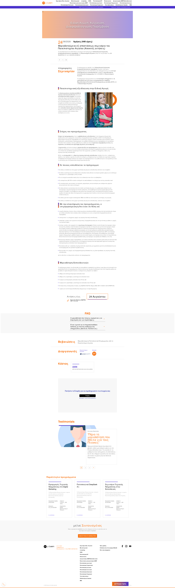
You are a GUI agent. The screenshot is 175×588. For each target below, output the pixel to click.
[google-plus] (66, 60)
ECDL (89, 1)
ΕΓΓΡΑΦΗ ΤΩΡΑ (120, 584)
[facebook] (59, 60)
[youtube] (130, 546)
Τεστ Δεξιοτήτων (109, 5)
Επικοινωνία (107, 1)
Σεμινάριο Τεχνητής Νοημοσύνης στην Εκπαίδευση (115, 499)
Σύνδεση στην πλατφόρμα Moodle (108, 548)
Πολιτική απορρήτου (105, 550)
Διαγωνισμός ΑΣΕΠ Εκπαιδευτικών (122, 1)
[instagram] (126, 546)
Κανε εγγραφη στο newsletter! (87, 536)
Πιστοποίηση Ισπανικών (81, 5)
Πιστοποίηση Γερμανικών (111, 3)
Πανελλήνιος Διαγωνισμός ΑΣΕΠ (79, 3)
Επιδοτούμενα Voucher (122, 5)
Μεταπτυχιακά (75, 1)
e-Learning (83, 1)
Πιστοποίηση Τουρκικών (96, 5)
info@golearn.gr (60, 547)
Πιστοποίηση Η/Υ (97, 1)
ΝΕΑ (131, 5)
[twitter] (63, 60)
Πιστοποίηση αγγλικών (96, 3)
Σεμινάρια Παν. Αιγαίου (62, 1)
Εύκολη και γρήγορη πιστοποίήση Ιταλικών (120, 7)
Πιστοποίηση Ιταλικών (126, 3)
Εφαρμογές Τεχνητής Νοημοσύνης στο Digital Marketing (59, 499)
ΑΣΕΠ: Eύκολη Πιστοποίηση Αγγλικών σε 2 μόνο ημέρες (91, 7)
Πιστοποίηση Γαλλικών (67, 5)
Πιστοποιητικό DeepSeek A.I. (87, 499)
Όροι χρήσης (103, 545)
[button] (93, 467)
